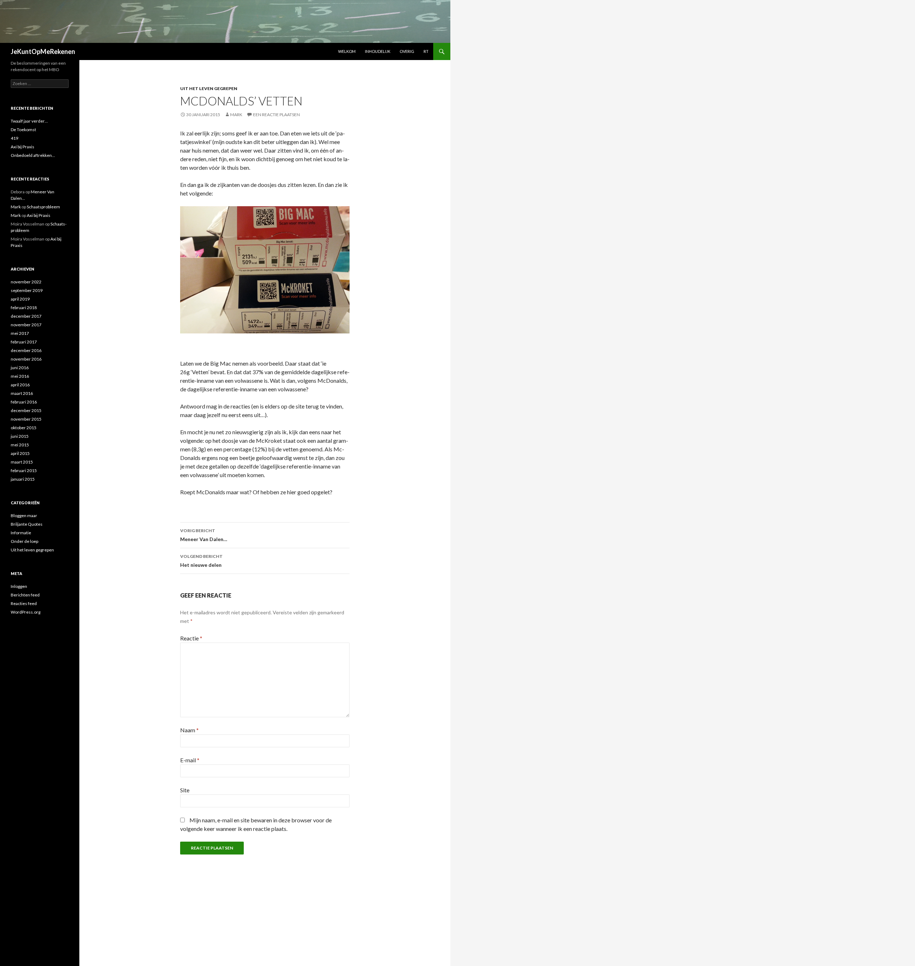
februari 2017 (24, 342)
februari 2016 (24, 402)
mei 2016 (20, 376)
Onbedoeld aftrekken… (33, 155)
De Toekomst (23, 129)
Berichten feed (25, 595)
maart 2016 (22, 393)
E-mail (189, 760)
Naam (189, 730)
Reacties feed (24, 603)
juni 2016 (20, 367)
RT (426, 51)
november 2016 (26, 359)
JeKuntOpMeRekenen (43, 51)
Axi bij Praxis (22, 146)
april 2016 (20, 384)
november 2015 (26, 419)
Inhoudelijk (377, 51)
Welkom (347, 51)
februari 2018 (24, 307)
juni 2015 (20, 436)
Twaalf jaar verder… (29, 121)
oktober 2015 (23, 427)
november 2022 (26, 281)
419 (14, 138)
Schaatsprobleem (43, 206)
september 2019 (27, 290)
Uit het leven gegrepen (208, 88)
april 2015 (20, 453)
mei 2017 (20, 333)
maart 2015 (22, 462)
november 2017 (26, 324)
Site (184, 790)
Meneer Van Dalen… (203, 535)
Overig (407, 51)
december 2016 (26, 350)
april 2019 (20, 299)
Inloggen (19, 586)
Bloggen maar (24, 515)
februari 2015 (24, 470)
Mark (236, 114)
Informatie (21, 532)
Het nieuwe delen (201, 561)
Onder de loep (24, 541)
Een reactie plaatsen (276, 114)
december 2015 (26, 410)
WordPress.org (25, 612)
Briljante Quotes (27, 524)
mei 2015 (20, 444)
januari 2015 (23, 479)
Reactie (191, 638)
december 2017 (26, 316)
